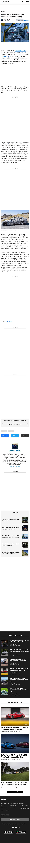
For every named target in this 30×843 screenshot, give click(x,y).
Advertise (3, 805)
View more (14, 792)
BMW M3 (3, 11)
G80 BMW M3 (4, 430)
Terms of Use (13, 805)
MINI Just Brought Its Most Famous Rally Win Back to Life (17, 659)
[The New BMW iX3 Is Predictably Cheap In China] (25, 518)
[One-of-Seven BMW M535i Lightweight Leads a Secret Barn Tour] (4, 678)
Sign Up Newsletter (24, 805)
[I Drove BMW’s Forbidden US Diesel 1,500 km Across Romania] (25, 550)
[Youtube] (16, 828)
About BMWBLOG (5, 803)
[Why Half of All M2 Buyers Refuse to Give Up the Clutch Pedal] (4, 640)
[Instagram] (16, 467)
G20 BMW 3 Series (20, 51)
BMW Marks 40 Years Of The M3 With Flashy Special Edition (14, 756)
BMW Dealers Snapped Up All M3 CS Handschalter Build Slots (18, 669)
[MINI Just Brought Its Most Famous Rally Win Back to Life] (4, 659)
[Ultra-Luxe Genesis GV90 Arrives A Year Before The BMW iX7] (25, 526)
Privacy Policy (13, 807)
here (9, 144)
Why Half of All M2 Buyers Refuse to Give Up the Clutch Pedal (19, 641)
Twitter (15, 435)
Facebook (5, 435)
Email (25, 435)
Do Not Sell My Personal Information (24, 807)
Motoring (9, 321)
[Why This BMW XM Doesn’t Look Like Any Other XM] (25, 542)
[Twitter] (14, 467)
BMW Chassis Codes (15, 803)
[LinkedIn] (19, 467)
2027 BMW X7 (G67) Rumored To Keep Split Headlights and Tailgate (19, 650)
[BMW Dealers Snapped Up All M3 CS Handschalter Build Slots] (4, 668)
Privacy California (4, 810)
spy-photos (11, 430)
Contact (21, 803)
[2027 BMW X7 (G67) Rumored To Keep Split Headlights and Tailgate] (4, 650)
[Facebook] (11, 467)
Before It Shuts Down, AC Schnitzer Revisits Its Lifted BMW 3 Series (18, 690)
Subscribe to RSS (5, 807)
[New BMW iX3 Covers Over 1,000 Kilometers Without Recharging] (25, 534)
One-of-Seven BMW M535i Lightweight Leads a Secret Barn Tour (18, 679)
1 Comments (27, 20)
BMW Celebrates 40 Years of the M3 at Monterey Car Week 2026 (14, 784)
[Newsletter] (22, 1)
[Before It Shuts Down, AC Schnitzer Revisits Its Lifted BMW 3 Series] (4, 688)
